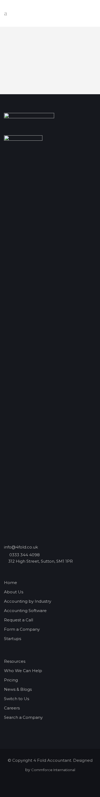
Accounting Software (25, 610)
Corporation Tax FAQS (50, 71)
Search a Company (23, 717)
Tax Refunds (50, 45)
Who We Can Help (23, 670)
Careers (12, 708)
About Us (13, 591)
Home (10, 582)
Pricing (11, 679)
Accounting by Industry (27, 601)
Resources (14, 661)
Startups (12, 638)
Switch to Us (16, 698)
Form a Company (22, 629)
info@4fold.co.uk (21, 547)
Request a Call (18, 619)
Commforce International (53, 770)
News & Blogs (18, 689)
